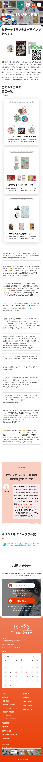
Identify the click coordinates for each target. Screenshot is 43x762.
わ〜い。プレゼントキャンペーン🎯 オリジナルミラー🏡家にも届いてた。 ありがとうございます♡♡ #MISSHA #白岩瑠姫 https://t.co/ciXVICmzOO (21, 255)
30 (5, 685)
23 (5, 681)
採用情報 (26, 697)
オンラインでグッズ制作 (10, 708)
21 (32, 676)
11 (16, 672)
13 (27, 672)
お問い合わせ (27, 701)
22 (37, 676)
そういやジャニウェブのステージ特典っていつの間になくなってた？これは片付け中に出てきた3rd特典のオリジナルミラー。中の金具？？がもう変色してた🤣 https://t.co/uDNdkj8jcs (21, 307)
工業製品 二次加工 (8, 712)
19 (21, 676)
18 (16, 676)
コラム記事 (6, 738)
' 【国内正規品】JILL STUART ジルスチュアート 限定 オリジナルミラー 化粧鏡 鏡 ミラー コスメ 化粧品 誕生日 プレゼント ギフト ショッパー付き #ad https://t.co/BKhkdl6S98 (21, 398)
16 (5, 676)
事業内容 (5, 697)
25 (16, 681)
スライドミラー (23, 504)
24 (11, 681)
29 (37, 681)
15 (37, 672)
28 (32, 681)
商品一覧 (9, 23)
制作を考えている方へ (10, 734)
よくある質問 (5, 744)
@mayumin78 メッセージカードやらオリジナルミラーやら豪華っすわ (21, 368)
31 (11, 685)
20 (27, 676)
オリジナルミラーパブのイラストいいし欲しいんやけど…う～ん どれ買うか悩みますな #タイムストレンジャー (21, 357)
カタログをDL (28, 705)
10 (11, 672)
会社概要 (26, 693)
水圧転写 (8, 715)
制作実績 (5, 726)
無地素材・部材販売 (9, 705)
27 (27, 681)
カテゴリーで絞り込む (21, 759)
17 (11, 676)
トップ (3, 23)
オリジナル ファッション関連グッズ (23, 23)
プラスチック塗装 (11, 719)
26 (21, 681)
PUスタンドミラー (30, 507)
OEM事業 (6, 701)
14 (32, 672)
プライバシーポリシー (8, 747)
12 (21, 672)
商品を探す (6, 723)
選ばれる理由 (6, 730)
